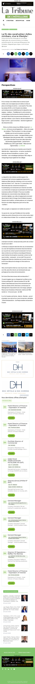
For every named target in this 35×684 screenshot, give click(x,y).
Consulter (11, 417)
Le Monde (22, 145)
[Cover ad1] (17, 320)
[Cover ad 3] (17, 175)
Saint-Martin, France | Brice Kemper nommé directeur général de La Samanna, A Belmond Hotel (11, 639)
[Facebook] (8, 53)
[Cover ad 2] (17, 231)
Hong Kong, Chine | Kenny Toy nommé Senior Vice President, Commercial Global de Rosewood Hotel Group (11, 628)
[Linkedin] (19, 53)
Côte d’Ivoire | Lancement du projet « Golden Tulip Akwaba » (25, 354)
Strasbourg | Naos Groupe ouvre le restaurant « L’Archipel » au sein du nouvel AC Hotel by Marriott (9, 355)
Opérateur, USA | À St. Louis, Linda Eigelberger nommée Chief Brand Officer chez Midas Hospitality (11, 618)
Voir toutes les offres (6, 400)
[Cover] (17, 99)
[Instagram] (6, 669)
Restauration (13, 29)
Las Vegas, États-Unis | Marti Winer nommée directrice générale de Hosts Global (11, 608)
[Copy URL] (30, 53)
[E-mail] (23, 53)
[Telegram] (27, 53)
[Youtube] (14, 669)
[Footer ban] (17, 661)
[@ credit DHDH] (17, 5)
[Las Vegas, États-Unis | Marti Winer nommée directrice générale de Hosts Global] (24, 609)
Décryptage (5, 29)
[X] (12, 53)
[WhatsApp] (16, 53)
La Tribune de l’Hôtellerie (21, 49)
